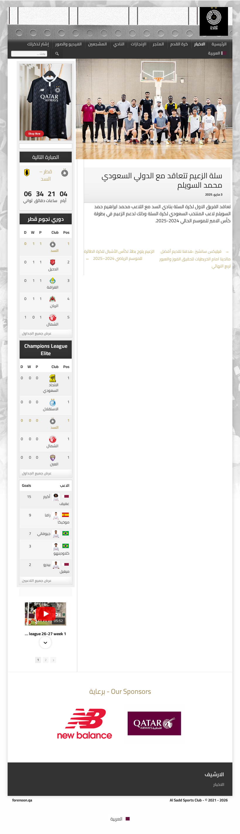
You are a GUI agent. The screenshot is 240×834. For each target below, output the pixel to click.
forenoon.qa (22, 800)
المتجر (158, 44)
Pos (66, 232)
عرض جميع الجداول (37, 333)
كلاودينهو (61, 553)
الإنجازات (138, 44)
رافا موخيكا (57, 518)
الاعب (64, 485)
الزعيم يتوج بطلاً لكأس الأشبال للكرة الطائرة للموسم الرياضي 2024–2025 (119, 255)
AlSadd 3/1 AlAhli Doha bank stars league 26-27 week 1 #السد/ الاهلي (45, 633)
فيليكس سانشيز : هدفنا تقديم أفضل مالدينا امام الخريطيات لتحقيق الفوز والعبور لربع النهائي (195, 259)
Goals (26, 485)
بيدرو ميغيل (56, 568)
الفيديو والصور (68, 44)
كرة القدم (179, 44)
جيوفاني (43, 533)
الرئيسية (219, 44)
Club (55, 232)
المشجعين (97, 44)
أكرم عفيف (56, 500)
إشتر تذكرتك (38, 44)
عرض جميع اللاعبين (37, 580)
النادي (118, 44)
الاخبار (199, 44)
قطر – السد (45, 175)
